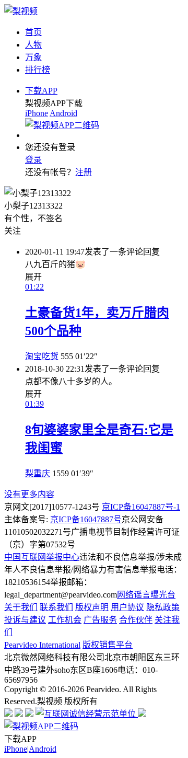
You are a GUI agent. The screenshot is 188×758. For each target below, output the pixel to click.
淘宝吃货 (41, 356)
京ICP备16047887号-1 (141, 506)
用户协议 (127, 607)
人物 (33, 44)
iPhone (36, 113)
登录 (33, 159)
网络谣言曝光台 (146, 594)
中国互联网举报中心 (41, 557)
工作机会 (64, 619)
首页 (33, 32)
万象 (33, 57)
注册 (83, 172)
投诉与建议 (25, 619)
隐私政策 (163, 607)
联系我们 (56, 607)
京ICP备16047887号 (86, 519)
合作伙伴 (135, 619)
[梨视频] (21, 11)
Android (63, 113)
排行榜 (37, 69)
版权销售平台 (108, 644)
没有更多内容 (29, 494)
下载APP (41, 90)
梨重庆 (37, 473)
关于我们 (21, 607)
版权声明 (92, 607)
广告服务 (100, 619)
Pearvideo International (42, 644)
